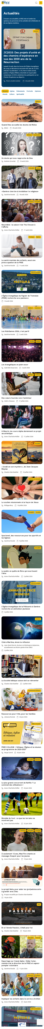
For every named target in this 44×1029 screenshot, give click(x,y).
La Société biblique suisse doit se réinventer (20, 680)
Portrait (38, 937)
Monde (5, 94)
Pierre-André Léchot (13, 81)
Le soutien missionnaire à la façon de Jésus (20, 502)
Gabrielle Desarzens (11, 368)
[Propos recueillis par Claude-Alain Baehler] (2, 894)
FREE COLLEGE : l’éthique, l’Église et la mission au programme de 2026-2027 (21, 748)
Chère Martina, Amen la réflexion (16, 642)
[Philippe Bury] (2, 505)
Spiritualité (20, 94)
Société (32, 341)
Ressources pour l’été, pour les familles (18, 714)
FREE (39, 904)
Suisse (38, 168)
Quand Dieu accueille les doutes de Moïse (19, 125)
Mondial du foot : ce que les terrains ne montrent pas (18, 819)
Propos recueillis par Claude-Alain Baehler (18, 894)
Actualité (31, 168)
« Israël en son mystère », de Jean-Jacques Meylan (20, 467)
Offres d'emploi (35, 272)
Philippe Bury (8, 505)
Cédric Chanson (9, 401)
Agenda (30, 201)
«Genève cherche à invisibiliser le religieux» (20, 191)
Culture (11, 94)
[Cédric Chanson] (2, 401)
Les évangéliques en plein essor (15, 364)
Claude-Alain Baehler (11, 472)
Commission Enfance (34, 690)
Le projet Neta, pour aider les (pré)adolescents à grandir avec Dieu (21, 890)
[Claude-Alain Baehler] (2, 472)
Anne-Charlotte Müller (11, 230)
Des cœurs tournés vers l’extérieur (17, 398)
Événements (21, 91)
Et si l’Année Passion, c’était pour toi (17, 927)
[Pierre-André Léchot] (4, 81)
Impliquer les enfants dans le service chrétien (21, 999)
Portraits (30, 91)
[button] (40, 2)
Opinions (38, 91)
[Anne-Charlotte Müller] (2, 230)
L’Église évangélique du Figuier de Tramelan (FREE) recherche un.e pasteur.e (20, 297)
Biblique (38, 101)
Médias (38, 341)
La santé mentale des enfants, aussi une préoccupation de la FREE (18, 261)
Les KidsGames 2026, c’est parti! (15, 331)
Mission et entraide (34, 479)
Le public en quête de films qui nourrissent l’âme (19, 572)
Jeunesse (37, 308)
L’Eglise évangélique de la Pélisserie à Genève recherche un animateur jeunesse (21, 607)
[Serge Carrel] (2, 752)
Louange (37, 830)
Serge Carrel (8, 752)
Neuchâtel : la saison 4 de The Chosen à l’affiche (18, 226)
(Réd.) (6, 128)
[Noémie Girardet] (2, 161)
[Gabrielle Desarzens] (2, 368)
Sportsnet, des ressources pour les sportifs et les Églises (21, 536)
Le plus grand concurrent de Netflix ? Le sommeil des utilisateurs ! (19, 784)
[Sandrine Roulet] (2, 194)
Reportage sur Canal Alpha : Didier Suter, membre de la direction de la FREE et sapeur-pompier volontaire (21, 963)
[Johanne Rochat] (2, 717)
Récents (5, 91)
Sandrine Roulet (9, 194)
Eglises (12, 91)
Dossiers (37, 759)
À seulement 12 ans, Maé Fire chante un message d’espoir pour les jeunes (18, 855)
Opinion (36, 31)
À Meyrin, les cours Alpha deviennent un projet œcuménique (21, 432)
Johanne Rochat (9, 717)
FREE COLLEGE (36, 724)
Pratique (31, 237)
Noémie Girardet (10, 161)
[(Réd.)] (2, 128)
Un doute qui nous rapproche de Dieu (17, 158)
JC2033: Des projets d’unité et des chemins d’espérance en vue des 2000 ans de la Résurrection (22, 57)
